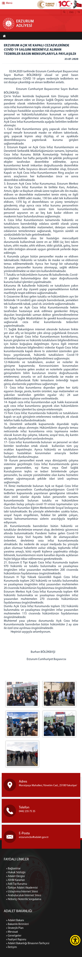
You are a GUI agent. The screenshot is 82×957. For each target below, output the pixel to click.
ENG (71, 12)
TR (79, 12)
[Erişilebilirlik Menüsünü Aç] (75, 940)
